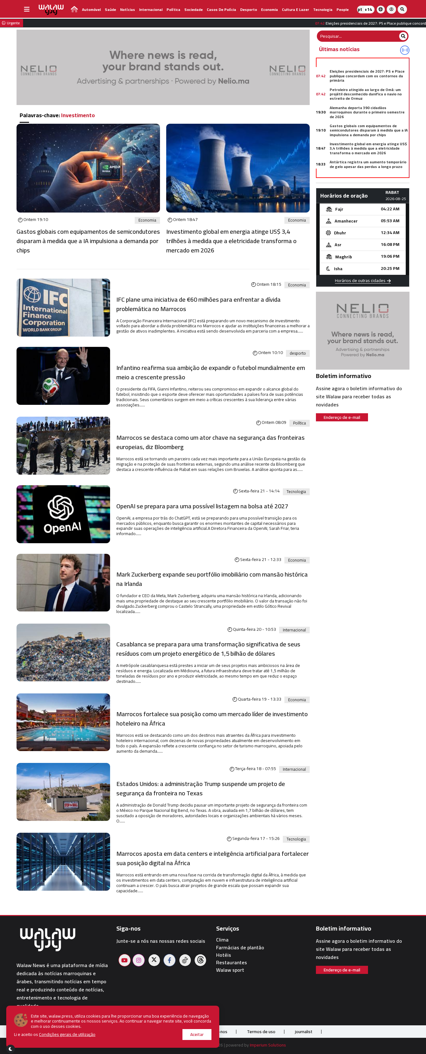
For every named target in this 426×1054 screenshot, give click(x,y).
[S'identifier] (391, 9)
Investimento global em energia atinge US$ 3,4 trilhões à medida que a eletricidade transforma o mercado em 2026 (231, 241)
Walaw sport (230, 970)
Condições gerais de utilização (67, 1034)
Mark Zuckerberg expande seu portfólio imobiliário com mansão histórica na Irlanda (212, 579)
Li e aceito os (54, 1034)
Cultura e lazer (295, 9)
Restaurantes (231, 962)
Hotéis (223, 955)
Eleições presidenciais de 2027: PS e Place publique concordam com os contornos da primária (367, 76)
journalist (303, 1032)
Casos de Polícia (221, 9)
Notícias (127, 9)
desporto (248, 9)
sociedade (193, 9)
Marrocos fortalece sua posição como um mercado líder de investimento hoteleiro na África (212, 718)
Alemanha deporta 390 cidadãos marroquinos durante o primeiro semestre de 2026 (367, 112)
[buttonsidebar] (27, 9)
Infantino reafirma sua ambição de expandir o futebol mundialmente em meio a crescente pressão (210, 372)
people (342, 9)
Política (173, 9)
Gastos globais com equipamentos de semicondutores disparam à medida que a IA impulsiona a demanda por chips (88, 241)
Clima (222, 940)
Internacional (150, 9)
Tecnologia (322, 9)
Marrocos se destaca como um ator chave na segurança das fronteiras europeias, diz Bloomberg (210, 442)
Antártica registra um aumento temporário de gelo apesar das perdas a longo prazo (368, 164)
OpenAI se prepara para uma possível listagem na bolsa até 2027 (202, 506)
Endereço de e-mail (342, 417)
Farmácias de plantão (240, 948)
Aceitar (197, 1034)
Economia (269, 9)
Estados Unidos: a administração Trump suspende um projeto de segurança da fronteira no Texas (200, 788)
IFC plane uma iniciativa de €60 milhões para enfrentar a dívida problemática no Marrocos (198, 304)
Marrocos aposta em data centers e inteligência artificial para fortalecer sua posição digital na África (212, 858)
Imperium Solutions (268, 1045)
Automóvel (91, 9)
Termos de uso (261, 1032)
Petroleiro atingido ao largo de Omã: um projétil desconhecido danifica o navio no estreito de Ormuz (366, 94)
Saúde (110, 9)
